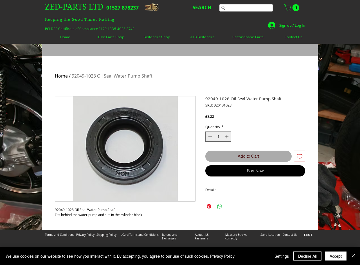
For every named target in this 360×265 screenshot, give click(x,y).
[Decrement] (209, 136)
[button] (292, 7)
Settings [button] (281, 256)
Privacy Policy (222, 256)
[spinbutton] (218, 136)
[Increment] (227, 136)
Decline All (307, 256)
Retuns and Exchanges (169, 236)
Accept (336, 256)
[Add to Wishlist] (299, 156)
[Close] (353, 256)
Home (61, 76)
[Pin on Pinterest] (209, 206)
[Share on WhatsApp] (219, 206)
